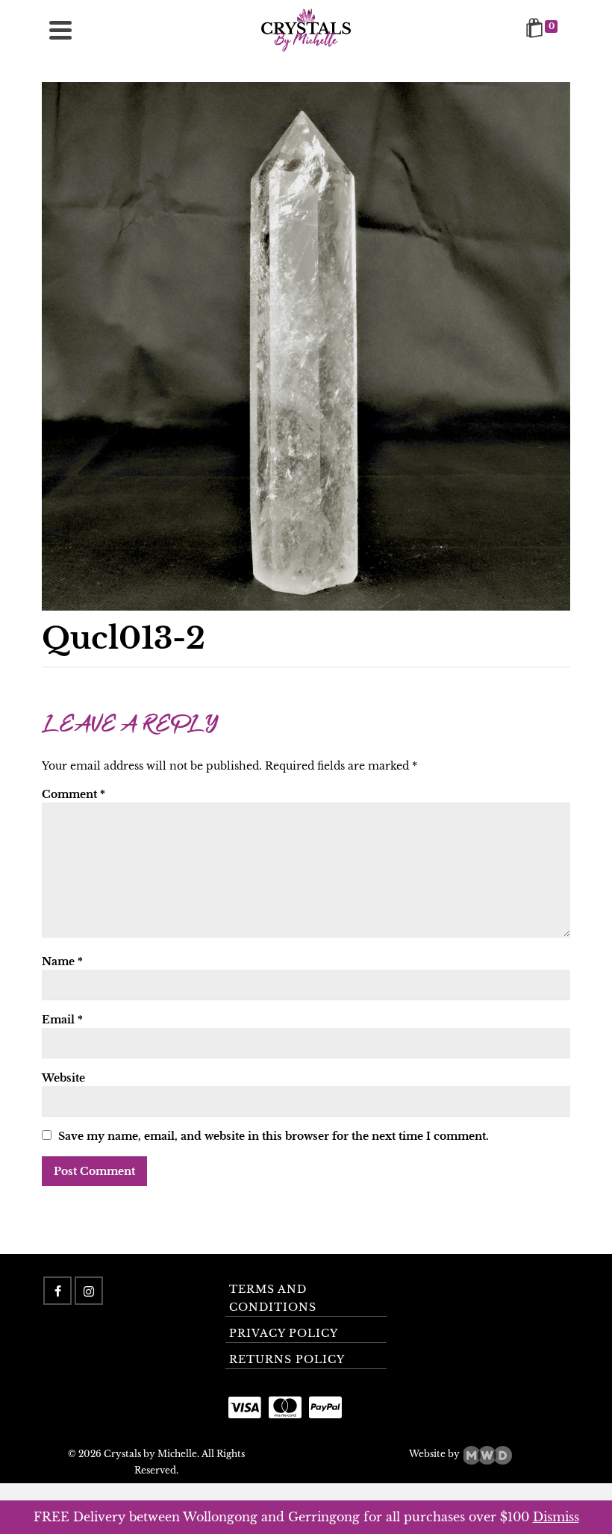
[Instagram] (89, 1290)
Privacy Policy (283, 1333)
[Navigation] (60, 30)
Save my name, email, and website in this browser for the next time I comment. (273, 1136)
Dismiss (556, 1516)
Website (63, 1078)
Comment (73, 794)
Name (62, 961)
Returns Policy (287, 1359)
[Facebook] (57, 1290)
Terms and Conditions (272, 1298)
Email (62, 1019)
